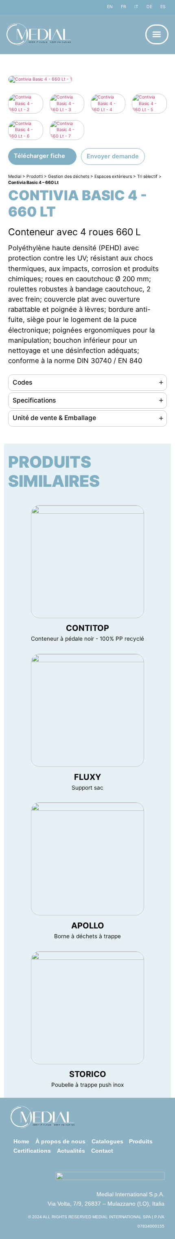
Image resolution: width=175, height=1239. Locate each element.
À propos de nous (60, 1141)
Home (21, 1141)
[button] (157, 34)
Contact (102, 1151)
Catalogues (107, 1141)
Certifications (32, 1151)
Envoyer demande (113, 156)
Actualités (71, 1151)
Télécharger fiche (39, 156)
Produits (141, 1141)
